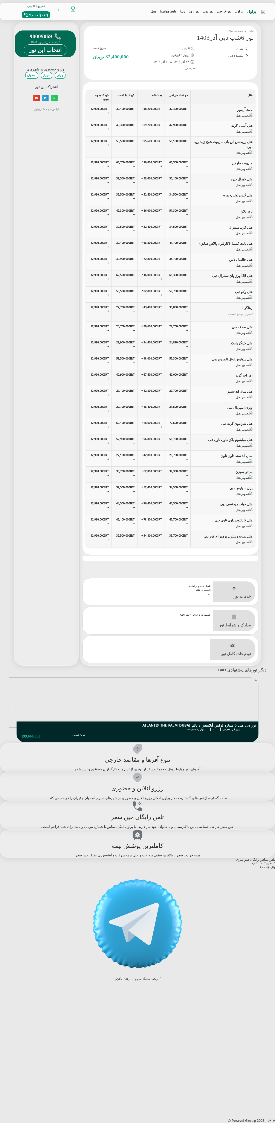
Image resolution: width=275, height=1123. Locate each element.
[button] (54, 98)
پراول (239, 11)
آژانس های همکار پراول (46, 109)
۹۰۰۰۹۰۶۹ (267, 867)
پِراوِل (251, 11)
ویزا (182, 11)
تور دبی (208, 11)
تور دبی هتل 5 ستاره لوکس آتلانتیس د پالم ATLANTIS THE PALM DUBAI (199, 725)
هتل (153, 11)
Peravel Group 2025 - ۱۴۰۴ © (251, 1120)
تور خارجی (224, 11)
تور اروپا (194, 11)
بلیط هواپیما (168, 11)
